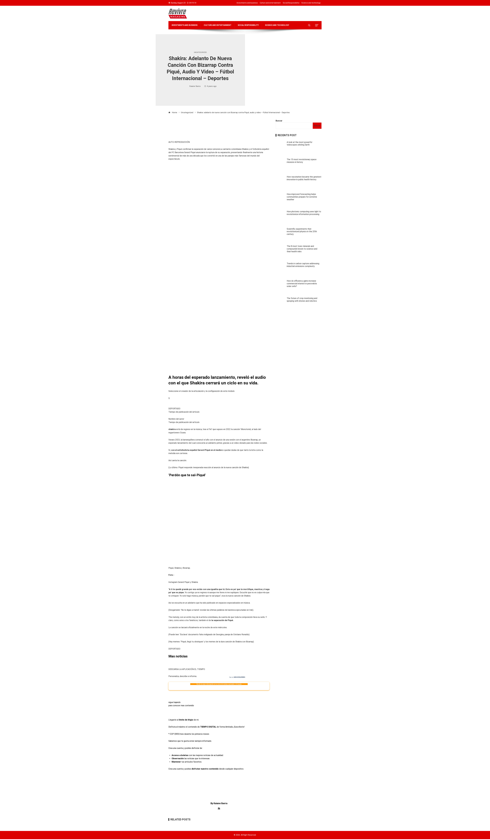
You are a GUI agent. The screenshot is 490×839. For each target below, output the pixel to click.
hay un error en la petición (237, 677)
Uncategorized (200, 52)
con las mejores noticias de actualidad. (197, 755)
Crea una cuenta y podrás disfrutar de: (185, 748)
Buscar (279, 121)
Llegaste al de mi (183, 720)
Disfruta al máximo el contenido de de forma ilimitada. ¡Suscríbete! (206, 727)
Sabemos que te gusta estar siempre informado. (190, 741)
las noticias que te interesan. (191, 758)
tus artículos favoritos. (187, 762)
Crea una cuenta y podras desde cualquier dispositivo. (206, 769)
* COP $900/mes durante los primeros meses (188, 734)
